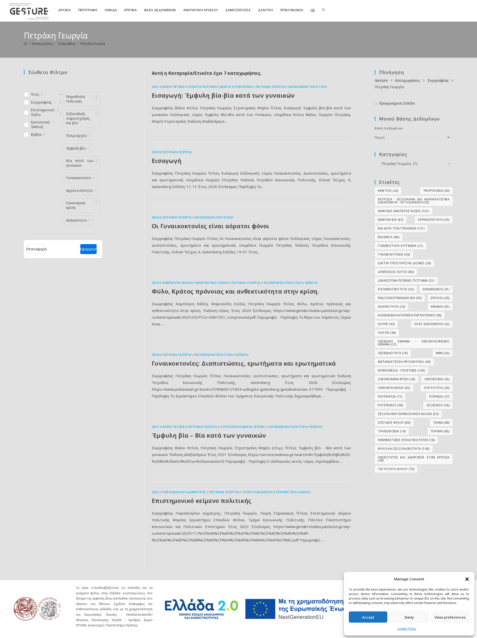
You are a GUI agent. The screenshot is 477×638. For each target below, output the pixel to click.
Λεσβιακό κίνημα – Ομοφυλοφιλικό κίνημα (413, 342)
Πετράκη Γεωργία (92, 43)
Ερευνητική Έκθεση (293, 492)
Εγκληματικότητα (396, 289)
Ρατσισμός (390, 405)
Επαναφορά (36, 249)
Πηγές (380, 137)
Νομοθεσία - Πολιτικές (401, 370)
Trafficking (436, 190)
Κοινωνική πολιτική (307, 87)
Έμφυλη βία (390, 220)
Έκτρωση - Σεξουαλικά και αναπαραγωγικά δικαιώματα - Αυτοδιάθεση (413, 200)
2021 (155, 87)
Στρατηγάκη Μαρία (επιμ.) (243, 427)
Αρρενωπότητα (433, 220)
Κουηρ (386, 324)
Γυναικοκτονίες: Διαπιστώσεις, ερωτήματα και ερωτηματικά (244, 363)
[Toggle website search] (323, 10)
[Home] (25, 43)
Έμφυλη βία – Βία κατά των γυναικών (209, 435)
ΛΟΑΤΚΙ (387, 333)
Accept (368, 617)
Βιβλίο (312, 283)
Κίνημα (440, 306)
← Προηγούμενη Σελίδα (395, 103)
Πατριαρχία (390, 396)
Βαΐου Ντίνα (173, 87)
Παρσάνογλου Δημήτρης (184, 492)
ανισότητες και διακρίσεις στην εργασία (413, 458)
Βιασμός (388, 237)
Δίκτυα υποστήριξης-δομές (404, 263)
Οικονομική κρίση (396, 379)
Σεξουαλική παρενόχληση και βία (408, 414)
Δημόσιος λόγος (396, 272)
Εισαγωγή (167, 160)
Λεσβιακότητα (393, 353)
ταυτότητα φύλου (396, 469)
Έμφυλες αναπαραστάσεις (403, 211)
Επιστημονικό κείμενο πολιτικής (201, 500)
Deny (409, 617)
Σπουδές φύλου (394, 422)
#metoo (388, 190)
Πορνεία (439, 396)
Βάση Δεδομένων (389, 128)
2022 (155, 492)
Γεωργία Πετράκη (202, 87)
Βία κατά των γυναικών (401, 228)
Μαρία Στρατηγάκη (236, 87)
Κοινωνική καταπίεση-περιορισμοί (409, 315)
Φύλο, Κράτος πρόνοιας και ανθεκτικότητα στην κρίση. (235, 291)
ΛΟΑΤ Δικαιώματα (431, 324)
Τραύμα (440, 431)
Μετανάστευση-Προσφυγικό (404, 362)
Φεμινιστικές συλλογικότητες (406, 440)
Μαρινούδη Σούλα (212, 283)
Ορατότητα (436, 388)
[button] (467, 579)
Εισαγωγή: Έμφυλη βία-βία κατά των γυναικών (223, 95)
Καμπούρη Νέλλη (177, 283)
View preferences (450, 617)
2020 (155, 152)
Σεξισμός (438, 405)
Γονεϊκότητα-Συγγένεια (400, 246)
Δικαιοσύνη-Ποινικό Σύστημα (406, 280)
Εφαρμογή (88, 249)
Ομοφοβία (436, 379)
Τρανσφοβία (391, 431)
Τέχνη (441, 422)
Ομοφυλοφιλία (394, 388)
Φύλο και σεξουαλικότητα (403, 449)
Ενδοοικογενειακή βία (400, 298)
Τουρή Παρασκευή (257, 492)
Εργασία (440, 298)
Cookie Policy (406, 629)
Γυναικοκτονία (394, 254)
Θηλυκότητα (391, 306)
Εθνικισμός (436, 289)
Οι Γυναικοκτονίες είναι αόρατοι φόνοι (210, 226)
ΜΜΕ (442, 353)
